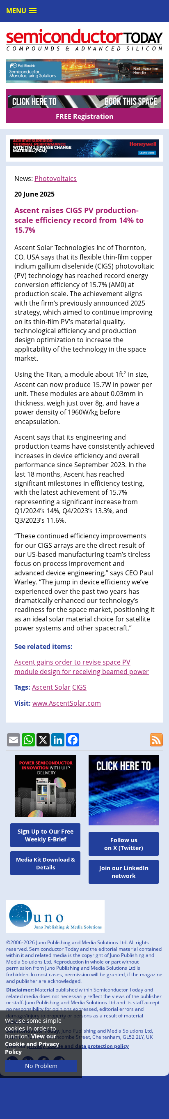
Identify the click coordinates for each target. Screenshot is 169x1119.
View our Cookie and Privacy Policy (32, 1044)
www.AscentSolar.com (66, 703)
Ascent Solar (51, 687)
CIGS (79, 687)
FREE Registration (85, 116)
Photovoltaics (55, 178)
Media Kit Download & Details (45, 863)
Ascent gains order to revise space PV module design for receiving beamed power (81, 667)
